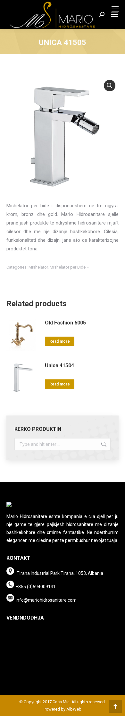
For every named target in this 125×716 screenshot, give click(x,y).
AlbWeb (73, 709)
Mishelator (38, 267)
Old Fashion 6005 (65, 323)
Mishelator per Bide (68, 267)
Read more (59, 341)
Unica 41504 (59, 365)
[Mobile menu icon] (115, 9)
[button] (109, 85)
